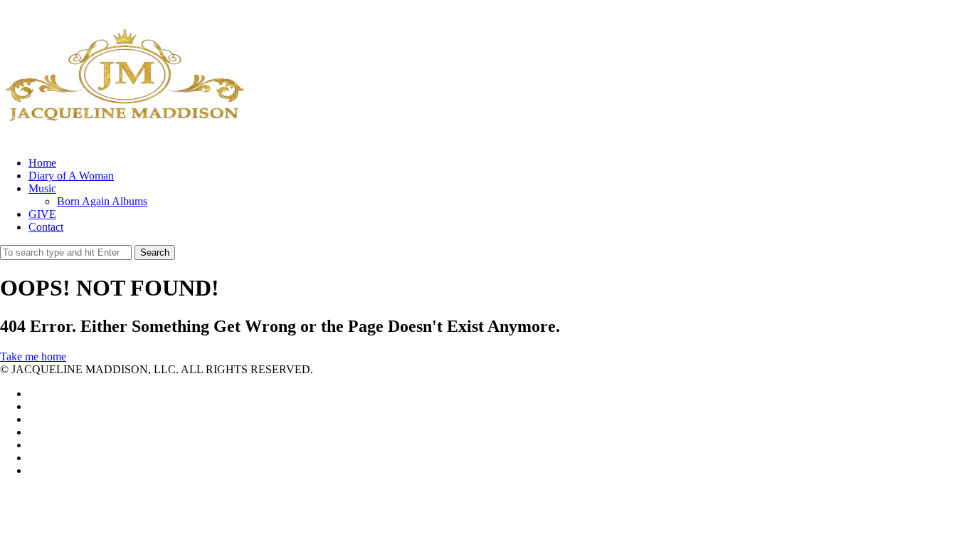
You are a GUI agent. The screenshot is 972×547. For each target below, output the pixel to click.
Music (42, 188)
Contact (45, 227)
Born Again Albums (102, 201)
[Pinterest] (32, 445)
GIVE (42, 214)
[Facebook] (32, 406)
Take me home (33, 356)
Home (42, 163)
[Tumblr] (32, 470)
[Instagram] (32, 458)
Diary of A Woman (71, 176)
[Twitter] (32, 393)
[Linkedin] (32, 419)
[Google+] (32, 432)
